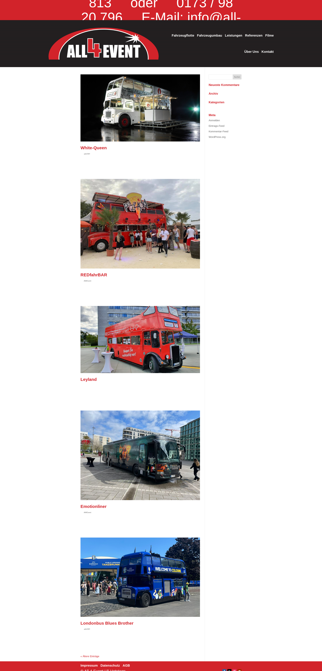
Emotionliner (93, 506)
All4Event (87, 281)
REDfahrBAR (93, 274)
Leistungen (233, 35)
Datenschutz (110, 665)
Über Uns (251, 51)
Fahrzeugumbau (209, 35)
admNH (87, 154)
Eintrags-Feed (216, 126)
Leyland (88, 379)
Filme (269, 35)
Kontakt (267, 51)
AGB (126, 665)
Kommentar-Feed (218, 131)
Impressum (89, 665)
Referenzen (254, 35)
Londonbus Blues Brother (106, 623)
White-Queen (93, 147)
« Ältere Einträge (89, 656)
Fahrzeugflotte (183, 35)
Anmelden (214, 120)
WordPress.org (217, 137)
